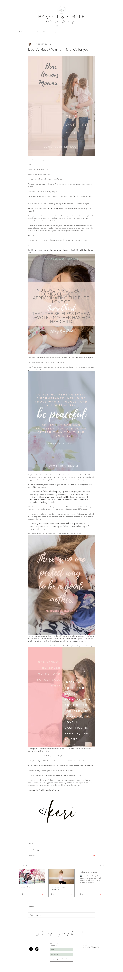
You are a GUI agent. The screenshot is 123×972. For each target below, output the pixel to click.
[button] (101, 31)
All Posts (21, 32)
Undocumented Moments (88, 872)
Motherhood (30, 32)
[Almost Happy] (32, 876)
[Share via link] (42, 850)
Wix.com (96, 948)
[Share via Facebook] (29, 850)
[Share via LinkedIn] (38, 850)
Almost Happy (26, 887)
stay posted (61, 933)
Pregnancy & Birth (41, 32)
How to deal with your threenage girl (58, 888)
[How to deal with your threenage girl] (62, 876)
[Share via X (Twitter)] (33, 850)
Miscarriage (53, 32)
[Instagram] (31, 949)
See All (102, 865)
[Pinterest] (37, 949)
